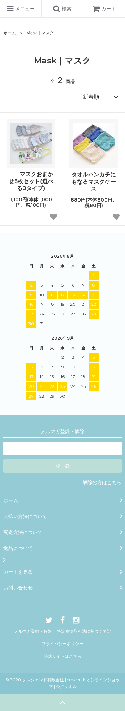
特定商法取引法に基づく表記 (84, 631)
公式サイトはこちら (62, 656)
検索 (66, 8)
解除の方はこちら (102, 482)
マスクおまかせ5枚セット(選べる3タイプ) (31, 181)
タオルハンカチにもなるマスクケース (94, 181)
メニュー (24, 8)
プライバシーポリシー (62, 643)
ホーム (9, 32)
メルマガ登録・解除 (33, 631)
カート (108, 8)
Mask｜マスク (40, 32)
